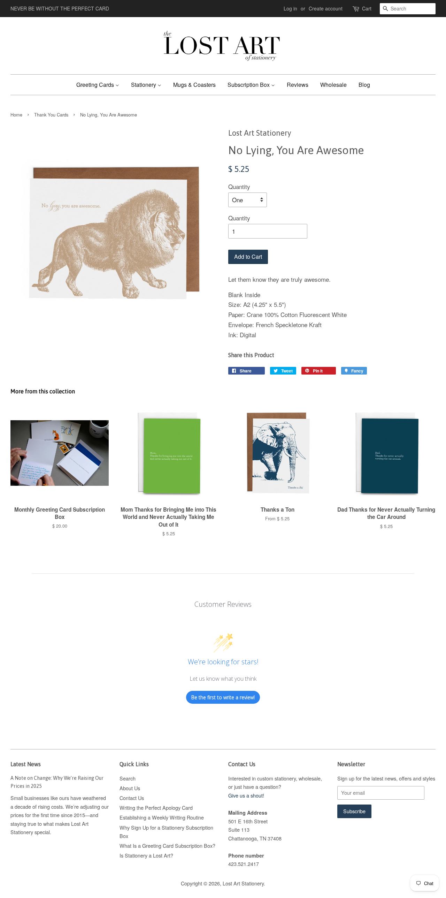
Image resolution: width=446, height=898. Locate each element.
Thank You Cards (51, 114)
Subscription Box (249, 85)
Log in (290, 8)
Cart (366, 8)
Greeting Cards (95, 85)
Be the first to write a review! (223, 697)
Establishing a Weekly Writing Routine (162, 817)
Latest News (25, 764)
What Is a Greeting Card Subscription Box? (167, 845)
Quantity (239, 186)
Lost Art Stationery (243, 883)
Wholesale (333, 85)
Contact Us (132, 797)
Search (128, 778)
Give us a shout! (246, 795)
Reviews (297, 85)
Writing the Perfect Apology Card (156, 807)
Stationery (144, 85)
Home (16, 114)
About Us (130, 788)
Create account (326, 8)
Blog (364, 85)
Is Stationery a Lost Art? (146, 855)
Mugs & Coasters (194, 85)
